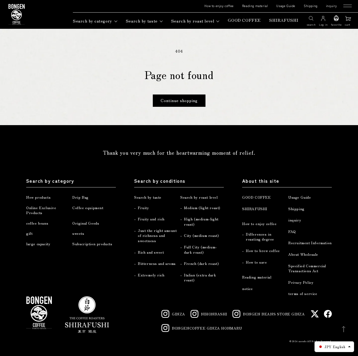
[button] (348, 20)
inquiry (331, 6)
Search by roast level (192, 21)
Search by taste (142, 21)
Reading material (255, 6)
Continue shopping (179, 100)
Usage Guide (285, 6)
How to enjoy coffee (219, 6)
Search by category (92, 21)
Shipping (311, 6)
